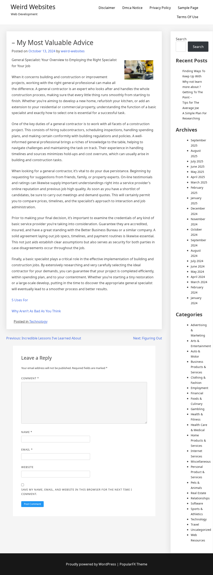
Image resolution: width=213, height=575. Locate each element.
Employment (199, 388)
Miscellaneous (201, 461)
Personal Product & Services (197, 472)
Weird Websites (33, 7)
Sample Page (188, 7)
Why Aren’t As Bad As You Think (36, 311)
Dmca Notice (132, 7)
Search (181, 39)
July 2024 (197, 261)
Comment (30, 378)
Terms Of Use (187, 17)
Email (27, 449)
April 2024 (198, 277)
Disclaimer (107, 7)
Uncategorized (201, 530)
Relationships (200, 498)
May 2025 (197, 172)
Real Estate (198, 493)
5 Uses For (20, 300)
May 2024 (197, 272)
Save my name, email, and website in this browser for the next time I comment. (76, 492)
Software (197, 503)
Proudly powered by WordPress (91, 564)
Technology (38, 321)
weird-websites (73, 51)
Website (27, 467)
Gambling (197, 409)
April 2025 (198, 177)
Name (26, 432)
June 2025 (197, 166)
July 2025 (197, 161)
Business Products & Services (198, 367)
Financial (197, 393)
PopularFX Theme (133, 564)
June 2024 (197, 266)
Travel (195, 524)
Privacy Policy (160, 7)
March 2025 (199, 182)
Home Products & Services (198, 440)
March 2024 (199, 282)
